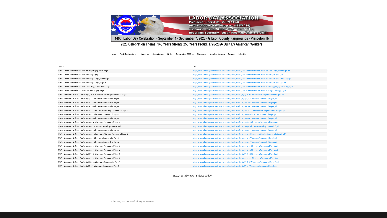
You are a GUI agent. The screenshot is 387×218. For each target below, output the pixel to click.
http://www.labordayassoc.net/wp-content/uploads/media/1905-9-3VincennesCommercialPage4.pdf (235, 166)
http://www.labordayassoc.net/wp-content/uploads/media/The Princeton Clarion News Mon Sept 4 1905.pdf (238, 75)
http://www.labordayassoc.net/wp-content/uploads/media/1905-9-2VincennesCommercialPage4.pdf (235, 130)
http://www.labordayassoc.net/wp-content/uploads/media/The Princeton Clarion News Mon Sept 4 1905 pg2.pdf (239, 83)
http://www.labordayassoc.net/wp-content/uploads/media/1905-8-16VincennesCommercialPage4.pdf (235, 122)
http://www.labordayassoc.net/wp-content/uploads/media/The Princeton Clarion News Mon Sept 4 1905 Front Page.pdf (242, 79)
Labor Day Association (122, 201)
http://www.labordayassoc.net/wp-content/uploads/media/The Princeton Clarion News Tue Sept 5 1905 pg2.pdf (239, 90)
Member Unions (217, 54)
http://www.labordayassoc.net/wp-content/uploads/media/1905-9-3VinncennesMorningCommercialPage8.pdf (239, 134)
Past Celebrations (128, 54)
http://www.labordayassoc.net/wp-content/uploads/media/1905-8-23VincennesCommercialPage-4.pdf (236, 162)
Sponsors (201, 54)
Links (169, 54)
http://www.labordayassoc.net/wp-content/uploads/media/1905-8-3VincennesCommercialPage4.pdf (235, 114)
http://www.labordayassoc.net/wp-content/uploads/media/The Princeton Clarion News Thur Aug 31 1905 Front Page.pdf (243, 87)
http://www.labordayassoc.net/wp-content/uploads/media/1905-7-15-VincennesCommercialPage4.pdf (236, 158)
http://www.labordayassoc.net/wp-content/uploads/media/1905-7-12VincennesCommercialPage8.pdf (235, 154)
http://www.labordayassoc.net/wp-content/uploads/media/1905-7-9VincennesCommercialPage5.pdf (235, 106)
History (143, 54)
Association (158, 54)
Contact (231, 54)
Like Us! (242, 54)
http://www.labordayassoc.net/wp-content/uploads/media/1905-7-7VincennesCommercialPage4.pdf (235, 98)
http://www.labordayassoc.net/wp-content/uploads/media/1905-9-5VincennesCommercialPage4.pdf (235, 138)
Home (113, 54)
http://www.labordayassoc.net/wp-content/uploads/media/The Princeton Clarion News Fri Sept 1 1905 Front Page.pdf (241, 71)
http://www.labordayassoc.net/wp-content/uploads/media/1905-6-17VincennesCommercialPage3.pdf (235, 150)
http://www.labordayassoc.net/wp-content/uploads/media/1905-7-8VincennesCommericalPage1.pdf (235, 102)
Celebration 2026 (183, 54)
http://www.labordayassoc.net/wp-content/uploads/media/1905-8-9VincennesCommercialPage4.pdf (235, 118)
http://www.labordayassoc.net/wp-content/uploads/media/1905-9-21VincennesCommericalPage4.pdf (235, 146)
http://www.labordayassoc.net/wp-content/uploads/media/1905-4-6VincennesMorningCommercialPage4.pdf (239, 95)
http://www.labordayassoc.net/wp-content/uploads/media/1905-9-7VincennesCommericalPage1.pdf (235, 142)
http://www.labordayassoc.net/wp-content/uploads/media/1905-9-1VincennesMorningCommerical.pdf (236, 126)
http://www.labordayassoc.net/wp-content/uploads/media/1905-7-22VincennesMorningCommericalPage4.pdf (239, 110)
